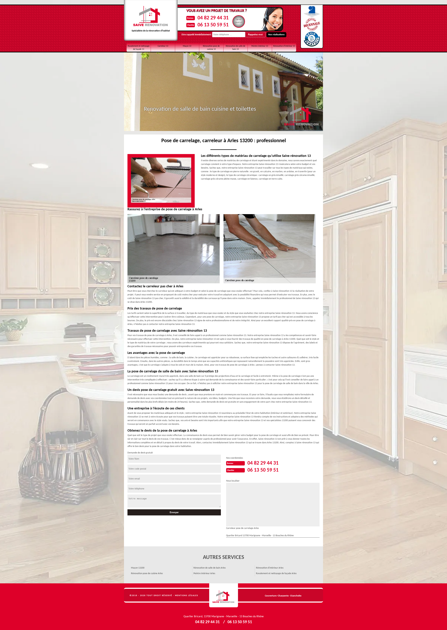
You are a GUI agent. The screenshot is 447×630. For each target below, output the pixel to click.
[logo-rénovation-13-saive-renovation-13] (223, 595)
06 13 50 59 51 (213, 25)
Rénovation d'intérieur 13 (284, 46)
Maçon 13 (187, 46)
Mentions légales (186, 596)
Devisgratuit (239, 21)
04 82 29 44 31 (213, 18)
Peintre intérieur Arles (204, 573)
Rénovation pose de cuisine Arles (147, 573)
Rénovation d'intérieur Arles (269, 568)
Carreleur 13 (163, 46)
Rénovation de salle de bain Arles (209, 568)
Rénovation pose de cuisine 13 (211, 47)
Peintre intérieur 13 (259, 46)
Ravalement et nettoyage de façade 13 (138, 47)
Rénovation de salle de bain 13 (235, 47)
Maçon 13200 (137, 568)
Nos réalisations (276, 34)
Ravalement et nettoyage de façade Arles (276, 573)
